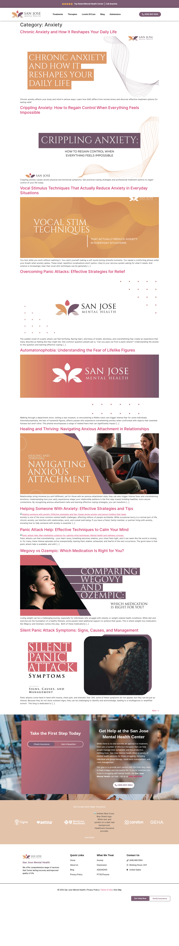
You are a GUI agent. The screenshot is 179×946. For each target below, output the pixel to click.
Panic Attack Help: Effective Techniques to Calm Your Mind (74, 529)
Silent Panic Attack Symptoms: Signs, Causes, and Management (79, 630)
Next (155, 710)
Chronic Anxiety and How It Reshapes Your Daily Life (68, 31)
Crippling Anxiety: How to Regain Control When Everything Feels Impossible (79, 110)
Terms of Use (106, 890)
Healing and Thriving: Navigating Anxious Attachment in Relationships (84, 428)
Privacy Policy (93, 890)
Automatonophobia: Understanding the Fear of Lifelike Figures (77, 350)
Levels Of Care (88, 14)
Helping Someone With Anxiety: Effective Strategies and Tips (76, 508)
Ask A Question (68, 744)
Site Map (118, 890)
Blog (102, 14)
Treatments (58, 14)
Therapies (72, 14)
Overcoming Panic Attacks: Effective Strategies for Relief (72, 271)
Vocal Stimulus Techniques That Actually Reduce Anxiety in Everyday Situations (84, 190)
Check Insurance (41, 744)
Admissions (115, 14)
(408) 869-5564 (135, 776)
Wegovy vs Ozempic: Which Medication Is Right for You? (72, 550)
